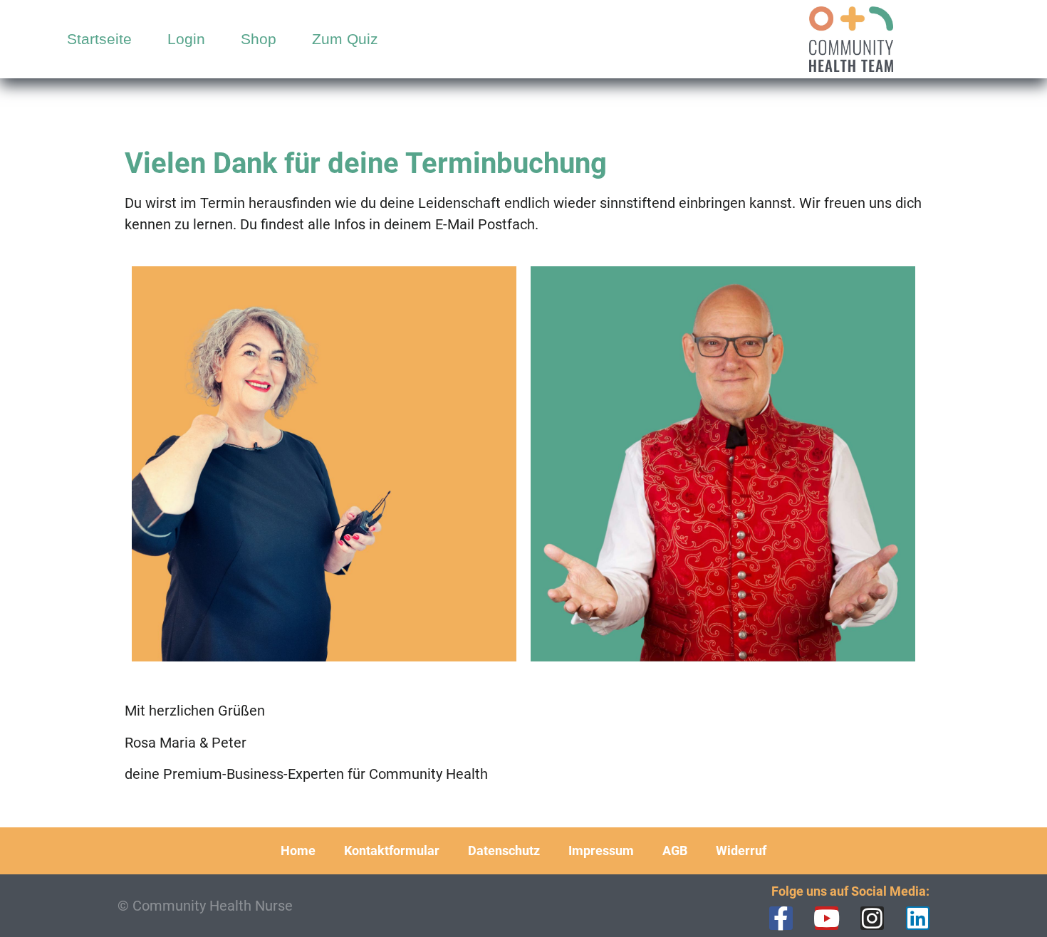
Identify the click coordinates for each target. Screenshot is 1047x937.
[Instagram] (872, 918)
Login (186, 39)
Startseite (99, 39)
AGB (674, 850)
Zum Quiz (345, 39)
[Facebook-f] (781, 918)
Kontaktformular (391, 850)
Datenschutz (504, 850)
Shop (258, 39)
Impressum (601, 850)
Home (298, 850)
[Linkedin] (917, 918)
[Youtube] (826, 918)
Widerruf (741, 850)
